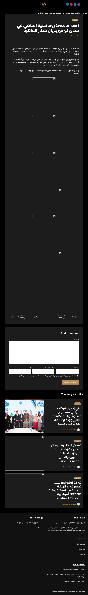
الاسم (29, 367)
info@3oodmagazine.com (74, 581)
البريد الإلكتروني (49, 367)
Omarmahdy (73, 429)
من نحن (38, 527)
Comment (76, 339)
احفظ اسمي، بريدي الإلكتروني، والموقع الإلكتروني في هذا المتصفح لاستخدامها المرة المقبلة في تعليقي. (47, 376)
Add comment (64, 36)
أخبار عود (75, 20)
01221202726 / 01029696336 (73, 570)
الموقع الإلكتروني (74, 367)
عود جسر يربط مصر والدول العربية (29, 523)
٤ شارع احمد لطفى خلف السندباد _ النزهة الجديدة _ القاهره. (65, 575)
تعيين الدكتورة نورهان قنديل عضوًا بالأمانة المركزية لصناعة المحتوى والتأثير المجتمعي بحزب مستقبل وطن (66, 455)
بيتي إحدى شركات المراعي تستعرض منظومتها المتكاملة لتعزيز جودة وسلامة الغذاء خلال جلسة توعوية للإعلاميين (67, 418)
